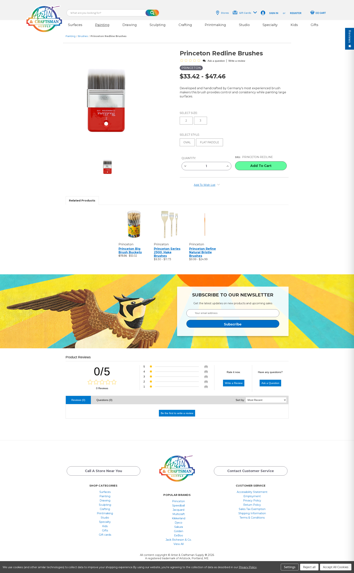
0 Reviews (102, 388)
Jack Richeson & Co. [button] (179, 539)
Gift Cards (245, 12)
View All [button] (179, 544)
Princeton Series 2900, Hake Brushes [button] (167, 252)
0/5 (102, 371)
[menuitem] (105, 492)
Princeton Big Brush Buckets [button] (130, 250)
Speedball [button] (178, 505)
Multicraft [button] (178, 514)
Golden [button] (178, 531)
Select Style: (190, 134)
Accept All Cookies (335, 567)
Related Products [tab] (82, 200)
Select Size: (189, 113)
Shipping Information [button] (252, 513)
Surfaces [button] (75, 25)
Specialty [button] (270, 25)
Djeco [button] (178, 522)
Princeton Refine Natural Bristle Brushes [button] (202, 252)
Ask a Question (270, 383)
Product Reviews (78, 357)
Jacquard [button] (178, 509)
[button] (44, 15)
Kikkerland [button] (178, 518)
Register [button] (295, 13)
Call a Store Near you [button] (103, 471)
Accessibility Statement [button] (252, 492)
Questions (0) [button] (104, 399)
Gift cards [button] (105, 534)
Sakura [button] (178, 527)
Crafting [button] (185, 25)
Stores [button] (225, 12)
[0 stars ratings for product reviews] (102, 382)
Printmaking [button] (215, 25)
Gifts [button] (314, 25)
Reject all (309, 567)
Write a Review (234, 383)
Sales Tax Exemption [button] (252, 509)
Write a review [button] (236, 60)
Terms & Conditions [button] (252, 517)
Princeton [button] (178, 501)
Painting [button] (102, 25)
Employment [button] (252, 496)
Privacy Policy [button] (252, 500)
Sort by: (240, 399)
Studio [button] (244, 25)
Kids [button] (294, 25)
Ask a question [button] (216, 60)
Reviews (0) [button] (78, 399)
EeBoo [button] (178, 535)
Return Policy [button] (252, 504)
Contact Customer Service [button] (250, 471)
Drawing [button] (129, 25)
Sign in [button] (273, 13)
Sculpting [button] (158, 25)
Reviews (349, 36)
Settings (289, 567)
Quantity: (189, 158)
